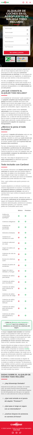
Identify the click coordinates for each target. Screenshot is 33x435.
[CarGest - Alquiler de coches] (5, 4)
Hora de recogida (9, 32)
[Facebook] (13, 432)
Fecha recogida (8, 28)
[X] (20, 432)
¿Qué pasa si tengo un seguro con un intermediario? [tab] (16, 407)
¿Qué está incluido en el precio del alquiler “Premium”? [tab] (16, 400)
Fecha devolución (9, 37)
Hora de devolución (9, 41)
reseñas (26, 349)
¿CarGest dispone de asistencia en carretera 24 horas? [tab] (16, 415)
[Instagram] (17, 432)
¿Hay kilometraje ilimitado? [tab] (15, 383)
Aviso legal (16, 430)
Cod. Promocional (9, 46)
